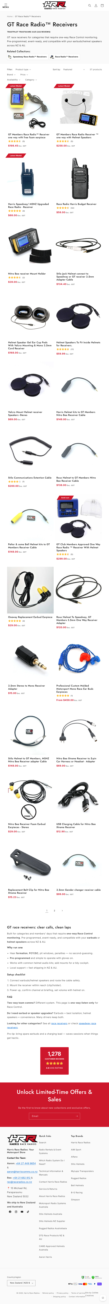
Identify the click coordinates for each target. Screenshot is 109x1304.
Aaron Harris (45, 1257)
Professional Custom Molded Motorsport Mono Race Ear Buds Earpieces (74, 689)
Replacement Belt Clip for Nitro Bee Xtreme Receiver (28, 892)
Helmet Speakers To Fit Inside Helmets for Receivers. (78, 344)
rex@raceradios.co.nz (19, 1181)
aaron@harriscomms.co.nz (22, 1171)
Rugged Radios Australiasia (53, 1228)
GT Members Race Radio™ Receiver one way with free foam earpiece (29, 136)
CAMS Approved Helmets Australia (52, 1248)
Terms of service (78, 1293)
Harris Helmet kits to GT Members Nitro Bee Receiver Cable (75, 414)
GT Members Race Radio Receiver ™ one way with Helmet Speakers (77, 136)
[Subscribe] (77, 1116)
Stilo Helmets (78, 1164)
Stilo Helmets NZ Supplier (52, 1221)
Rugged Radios (78, 1178)
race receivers (59, 1023)
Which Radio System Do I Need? (52, 1162)
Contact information (77, 1297)
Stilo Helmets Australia (50, 1214)
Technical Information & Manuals (51, 1173)
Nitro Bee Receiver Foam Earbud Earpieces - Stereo (27, 826)
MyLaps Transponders (82, 1171)
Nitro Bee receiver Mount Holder (27, 273)
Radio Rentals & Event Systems (50, 1152)
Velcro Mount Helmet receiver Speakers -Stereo (25, 414)
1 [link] (46, 910)
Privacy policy (62, 1293)
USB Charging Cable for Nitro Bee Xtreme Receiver (76, 826)
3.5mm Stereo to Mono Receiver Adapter (26, 687)
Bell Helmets (77, 1185)
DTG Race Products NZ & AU (51, 1237)
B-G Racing (77, 1192)
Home (10, 16)
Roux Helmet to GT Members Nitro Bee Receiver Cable (76, 479)
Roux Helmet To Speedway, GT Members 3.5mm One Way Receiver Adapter (77, 620)
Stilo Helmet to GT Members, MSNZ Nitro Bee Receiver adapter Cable (28, 760)
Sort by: (57, 69)
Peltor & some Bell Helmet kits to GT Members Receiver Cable (29, 546)
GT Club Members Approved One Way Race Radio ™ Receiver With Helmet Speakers (78, 547)
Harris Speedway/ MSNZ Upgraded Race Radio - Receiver (28, 206)
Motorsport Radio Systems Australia (52, 1205)
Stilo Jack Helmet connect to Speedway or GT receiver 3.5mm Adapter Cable (75, 276)
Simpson (75, 1200)
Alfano (74, 1157)
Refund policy (48, 1293)
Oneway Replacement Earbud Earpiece (30, 617)
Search (42, 1142)
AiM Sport (76, 1150)
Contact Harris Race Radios (53, 1182)
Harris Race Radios (80, 1142)
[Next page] (62, 910)
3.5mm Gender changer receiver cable (78, 890)
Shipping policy (59, 1297)
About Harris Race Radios (52, 1196)
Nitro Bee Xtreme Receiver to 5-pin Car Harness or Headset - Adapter (76, 760)
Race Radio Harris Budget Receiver (76, 204)
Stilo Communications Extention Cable (30, 477)
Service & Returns (48, 1189)
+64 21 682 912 (22, 1177)
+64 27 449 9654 (26, 1163)
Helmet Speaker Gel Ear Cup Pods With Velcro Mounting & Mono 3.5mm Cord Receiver (30, 345)
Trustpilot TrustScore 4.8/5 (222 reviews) (29, 32)
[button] (6, 5)
